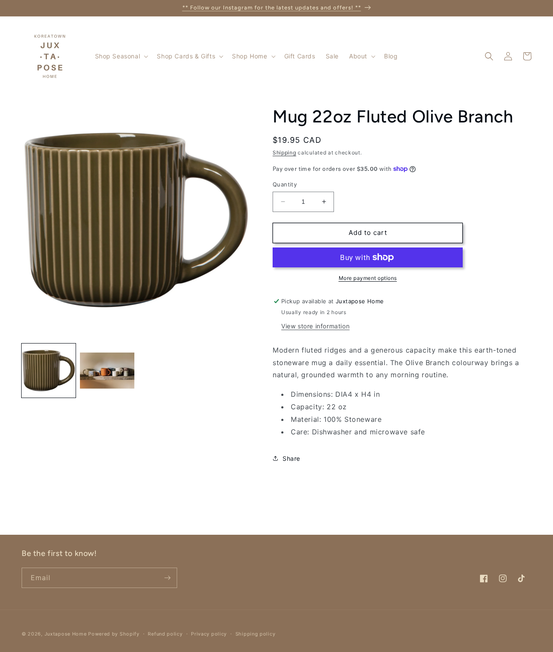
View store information (315, 326)
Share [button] (291, 458)
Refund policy (165, 634)
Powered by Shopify (114, 634)
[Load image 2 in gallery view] (107, 371)
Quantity (285, 184)
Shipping (284, 152)
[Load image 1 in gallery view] (49, 371)
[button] (121, 56)
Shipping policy (255, 634)
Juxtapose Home (65, 634)
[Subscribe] (167, 578)
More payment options (368, 278)
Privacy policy (209, 634)
